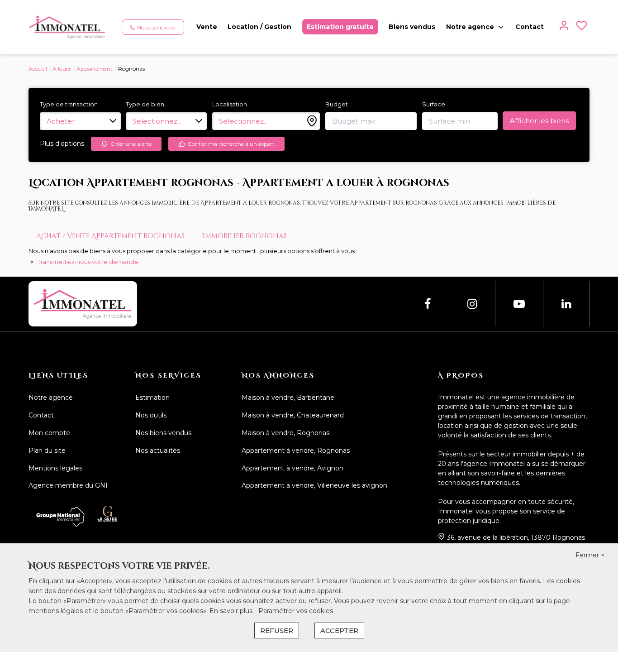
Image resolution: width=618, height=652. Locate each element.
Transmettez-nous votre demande (88, 261)
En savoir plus (231, 611)
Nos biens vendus (163, 433)
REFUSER (276, 630)
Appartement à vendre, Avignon (292, 468)
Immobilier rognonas (244, 236)
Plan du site (47, 450)
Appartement (94, 68)
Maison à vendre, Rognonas (285, 433)
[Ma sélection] (581, 27)
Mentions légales (55, 468)
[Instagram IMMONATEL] (472, 304)
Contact (529, 27)
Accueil (38, 68)
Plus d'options (62, 143)
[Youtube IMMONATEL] (519, 304)
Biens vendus (412, 27)
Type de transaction (69, 104)
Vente (206, 27)
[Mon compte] (564, 27)
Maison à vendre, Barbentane (288, 397)
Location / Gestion (259, 27)
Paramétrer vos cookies (295, 611)
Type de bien (145, 104)
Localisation (229, 104)
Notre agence (470, 27)
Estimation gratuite (340, 27)
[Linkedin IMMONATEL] (566, 304)
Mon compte (49, 433)
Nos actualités (157, 450)
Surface (433, 104)
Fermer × (589, 555)
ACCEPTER (339, 630)
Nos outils (150, 415)
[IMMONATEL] (67, 27)
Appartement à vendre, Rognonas (296, 450)
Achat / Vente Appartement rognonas (110, 236)
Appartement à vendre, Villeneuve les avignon (314, 485)
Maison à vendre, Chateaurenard (293, 415)
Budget (336, 104)
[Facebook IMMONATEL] (427, 304)
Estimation (152, 397)
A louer (61, 68)
